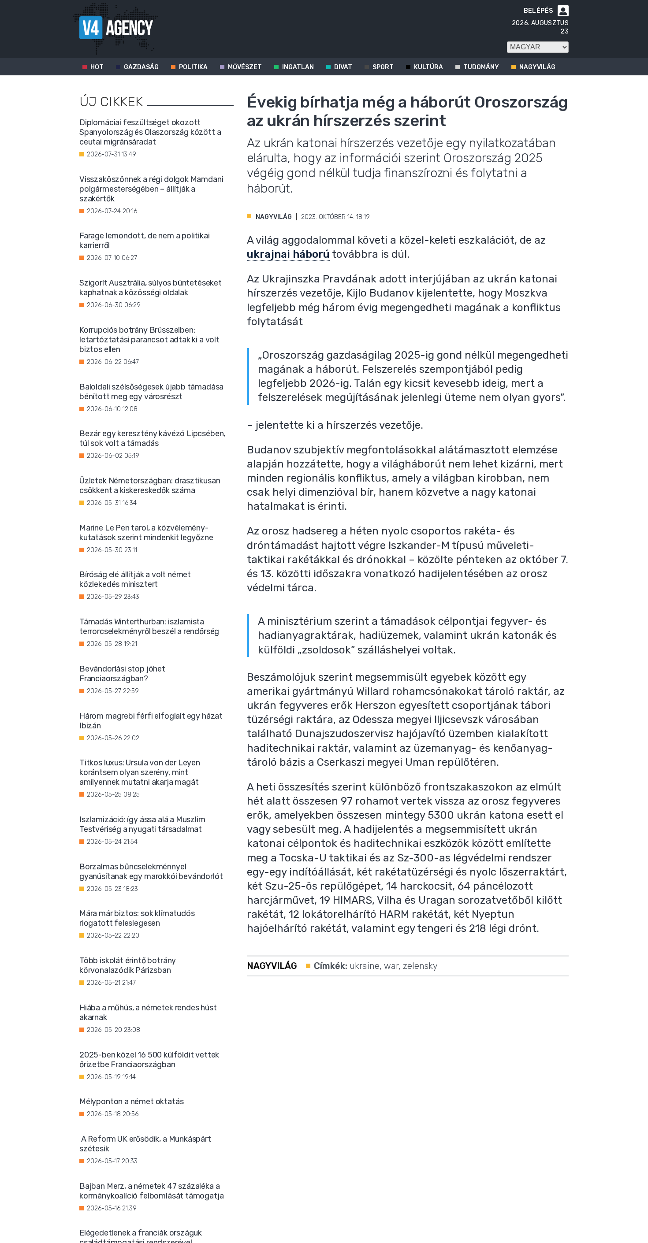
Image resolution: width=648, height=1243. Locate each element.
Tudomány (481, 67)
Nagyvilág (537, 67)
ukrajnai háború (288, 254)
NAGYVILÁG (274, 217)
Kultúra (428, 67)
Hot (97, 67)
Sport (383, 67)
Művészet (245, 67)
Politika (193, 67)
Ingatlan (298, 67)
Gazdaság (141, 67)
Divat (343, 67)
